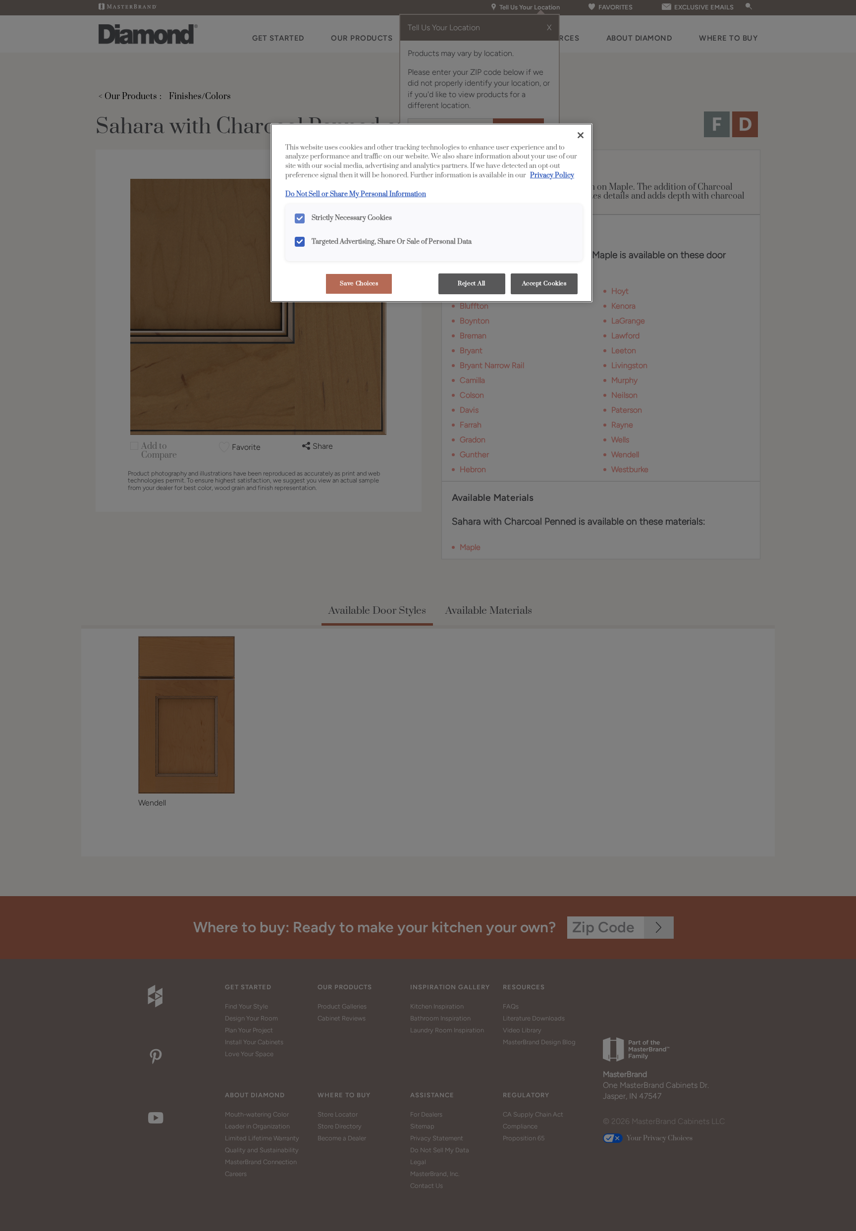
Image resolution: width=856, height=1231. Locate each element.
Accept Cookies (544, 283)
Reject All (471, 283)
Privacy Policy (552, 175)
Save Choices (359, 283)
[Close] (580, 135)
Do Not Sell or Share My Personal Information (355, 194)
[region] (431, 213)
